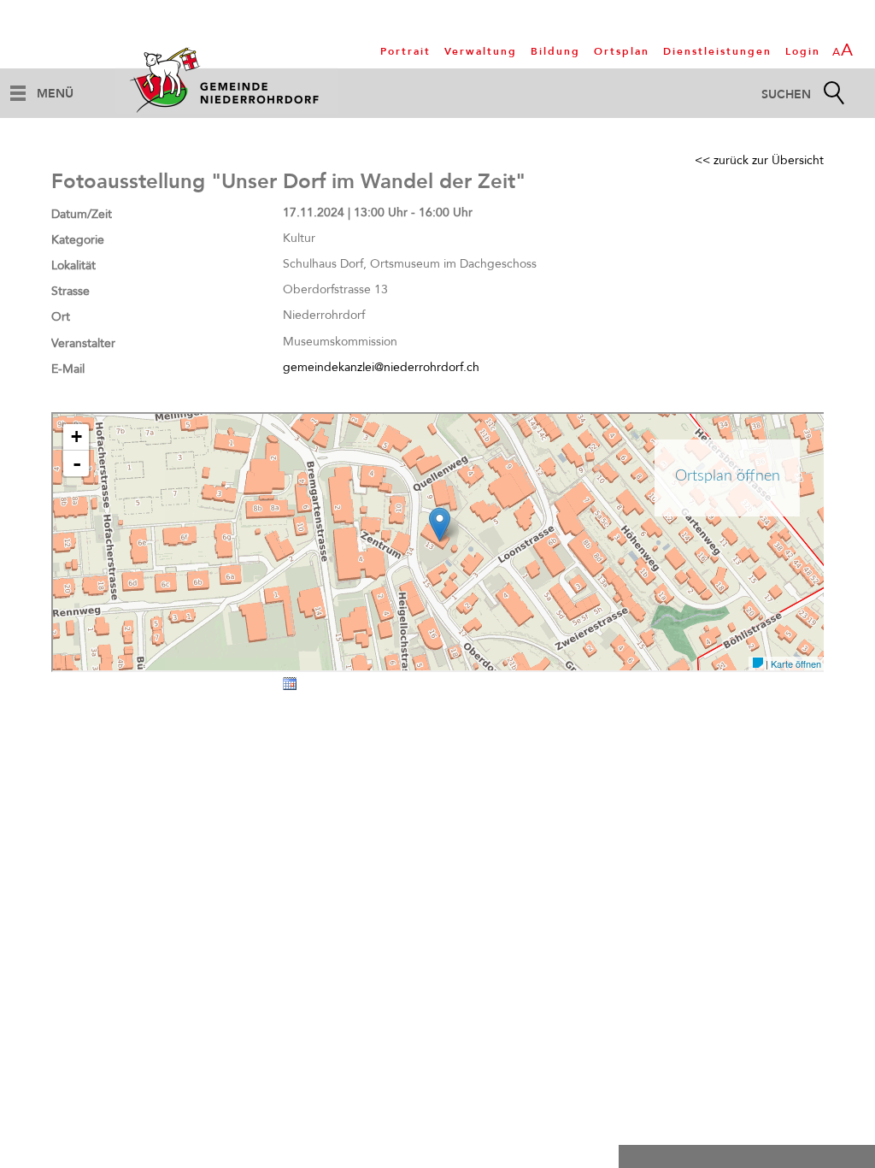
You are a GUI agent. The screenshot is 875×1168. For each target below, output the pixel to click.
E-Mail (68, 369)
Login (802, 51)
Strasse (70, 291)
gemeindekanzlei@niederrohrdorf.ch (381, 367)
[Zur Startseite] (226, 79)
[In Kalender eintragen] (290, 687)
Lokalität (73, 265)
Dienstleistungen (717, 51)
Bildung (555, 51)
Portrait (405, 51)
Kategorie (77, 240)
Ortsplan (621, 51)
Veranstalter (83, 343)
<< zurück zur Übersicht (759, 160)
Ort (60, 317)
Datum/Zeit (81, 214)
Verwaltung (480, 51)
